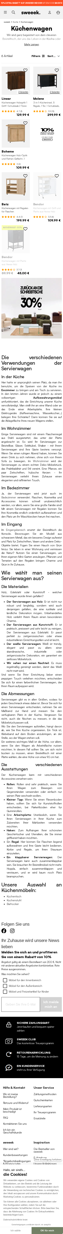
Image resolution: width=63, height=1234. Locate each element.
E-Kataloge (40, 1157)
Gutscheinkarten (43, 1100)
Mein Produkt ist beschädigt (12, 1110)
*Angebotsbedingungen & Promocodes (17, 1162)
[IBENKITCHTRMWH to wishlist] (57, 176)
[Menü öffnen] (5, 12)
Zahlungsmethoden (45, 1094)
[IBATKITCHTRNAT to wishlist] (25, 176)
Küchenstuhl (14, 900)
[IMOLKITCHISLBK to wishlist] (57, 70)
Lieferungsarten (43, 1106)
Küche (15, 22)
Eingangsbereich (15, 529)
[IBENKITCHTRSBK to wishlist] (25, 229)
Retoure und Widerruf (15, 1103)
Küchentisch (14, 896)
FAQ (5, 1117)
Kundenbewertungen (15, 1155)
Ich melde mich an (51, 1004)
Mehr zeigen (31, 44)
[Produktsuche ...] (13, 12)
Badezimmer (8, 497)
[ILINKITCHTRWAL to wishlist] (25, 70)
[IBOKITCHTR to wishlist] (25, 123)
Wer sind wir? (11, 1149)
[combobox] (53, 56)
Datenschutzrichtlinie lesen (15, 1220)
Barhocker (13, 904)
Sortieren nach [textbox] (54, 56)
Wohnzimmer (41, 461)
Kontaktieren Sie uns (15, 1123)
